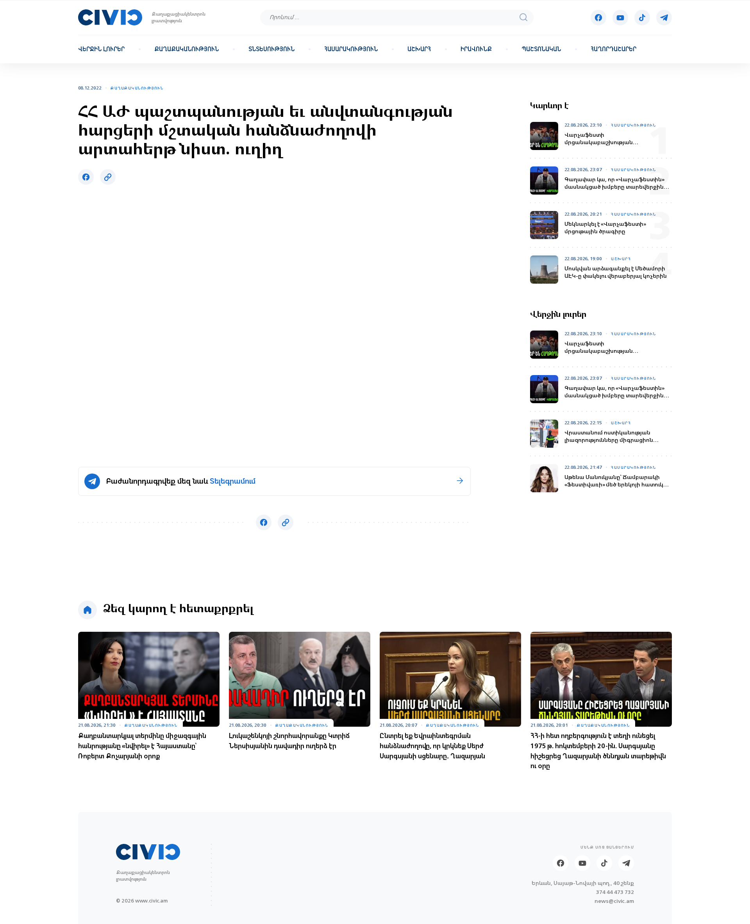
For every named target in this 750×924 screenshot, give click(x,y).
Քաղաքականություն (186, 49)
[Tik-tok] (642, 17)
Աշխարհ (419, 49)
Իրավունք (476, 49)
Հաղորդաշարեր (613, 49)
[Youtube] (620, 17)
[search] (523, 17)
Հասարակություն (351, 49)
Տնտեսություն (271, 49)
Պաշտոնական (541, 49)
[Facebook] (598, 17)
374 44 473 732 (615, 892)
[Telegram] (664, 17)
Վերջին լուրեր (101, 49)
